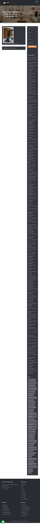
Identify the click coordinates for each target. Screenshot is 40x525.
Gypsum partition (31, 435)
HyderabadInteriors (32, 443)
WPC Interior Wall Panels (32, 354)
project (30, 456)
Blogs (22, 486)
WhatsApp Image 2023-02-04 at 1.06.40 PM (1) (30, 13)
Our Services (23, 493)
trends (30, 472)
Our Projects (23, 495)
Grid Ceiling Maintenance (32, 142)
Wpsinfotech (27, 521)
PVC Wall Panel (31, 298)
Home (28, 12)
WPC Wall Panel (31, 368)
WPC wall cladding (31, 360)
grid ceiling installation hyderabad (32, 424)
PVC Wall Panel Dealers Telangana (32, 464)
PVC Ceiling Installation (32, 278)
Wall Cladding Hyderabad (32, 336)
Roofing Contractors (32, 316)
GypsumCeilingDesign (6, 512)
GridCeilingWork (5, 506)
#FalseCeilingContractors (32, 383)
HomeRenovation (31, 438)
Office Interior (31, 219)
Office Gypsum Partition (32, 218)
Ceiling (30, 72)
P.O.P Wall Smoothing (32, 247)
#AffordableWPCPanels (32, 379)
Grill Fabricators (31, 147)
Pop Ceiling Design (31, 252)
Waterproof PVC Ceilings (32, 342)
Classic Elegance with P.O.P (26, 506)
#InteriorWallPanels (32, 391)
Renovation (30, 306)
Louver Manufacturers (32, 198)
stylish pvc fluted (31, 327)
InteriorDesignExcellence (32, 447)
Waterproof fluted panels (32, 339)
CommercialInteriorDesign (32, 421)
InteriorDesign (31, 445)
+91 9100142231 (5, 488)
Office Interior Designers (32, 221)
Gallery (31, 12)
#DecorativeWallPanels (32, 381)
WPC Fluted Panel (31, 352)
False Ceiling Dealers (32, 119)
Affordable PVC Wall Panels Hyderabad (32, 414)
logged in (8, 48)
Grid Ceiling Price (31, 145)
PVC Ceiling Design (31, 276)
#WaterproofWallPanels (32, 407)
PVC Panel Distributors (32, 296)
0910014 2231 (24, 484)
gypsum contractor (24, 512)
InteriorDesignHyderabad (32, 449)
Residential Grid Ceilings (32, 308)
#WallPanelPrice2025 (32, 405)
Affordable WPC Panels (32, 65)
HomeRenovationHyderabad (32, 441)
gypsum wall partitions (25, 514)
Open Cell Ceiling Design (32, 233)
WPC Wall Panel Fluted (32, 370)
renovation (30, 469)
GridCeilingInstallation (6, 508)
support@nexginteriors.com (7, 487)
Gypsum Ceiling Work (32, 431)
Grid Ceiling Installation (32, 139)
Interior (30, 182)
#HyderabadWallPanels (32, 386)
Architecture (30, 67)
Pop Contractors (31, 254)
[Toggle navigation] (37, 2)
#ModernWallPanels (32, 393)
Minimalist (30, 202)
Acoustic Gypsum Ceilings (33, 59)
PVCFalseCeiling (31, 461)
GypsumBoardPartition (32, 429)
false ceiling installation (25, 510)
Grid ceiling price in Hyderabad (31, 427)
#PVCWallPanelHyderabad (32, 398)
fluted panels (31, 135)
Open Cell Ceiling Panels (32, 239)
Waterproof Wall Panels (32, 345)
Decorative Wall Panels (32, 99)
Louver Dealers (31, 196)
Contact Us (23, 491)
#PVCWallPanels (31, 400)
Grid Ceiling (30, 137)
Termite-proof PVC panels (33, 332)
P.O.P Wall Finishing (32, 242)
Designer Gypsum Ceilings (33, 101)
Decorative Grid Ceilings (32, 93)
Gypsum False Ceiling (32, 433)
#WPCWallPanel (31, 411)
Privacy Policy (24, 497)
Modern (30, 204)
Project (30, 274)
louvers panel (31, 200)
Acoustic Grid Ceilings (32, 57)
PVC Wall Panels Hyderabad (32, 467)
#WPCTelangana (31, 409)
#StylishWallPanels (31, 403)
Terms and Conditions (25, 499)
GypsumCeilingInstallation (7, 514)
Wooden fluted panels (32, 350)
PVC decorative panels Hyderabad (32, 459)
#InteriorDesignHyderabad (32, 389)
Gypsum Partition (31, 164)
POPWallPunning (31, 454)
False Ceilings (31, 124)
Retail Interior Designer (32, 314)
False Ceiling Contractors (32, 116)
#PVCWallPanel (31, 395)
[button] (3, 522)
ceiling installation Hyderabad (31, 417)
